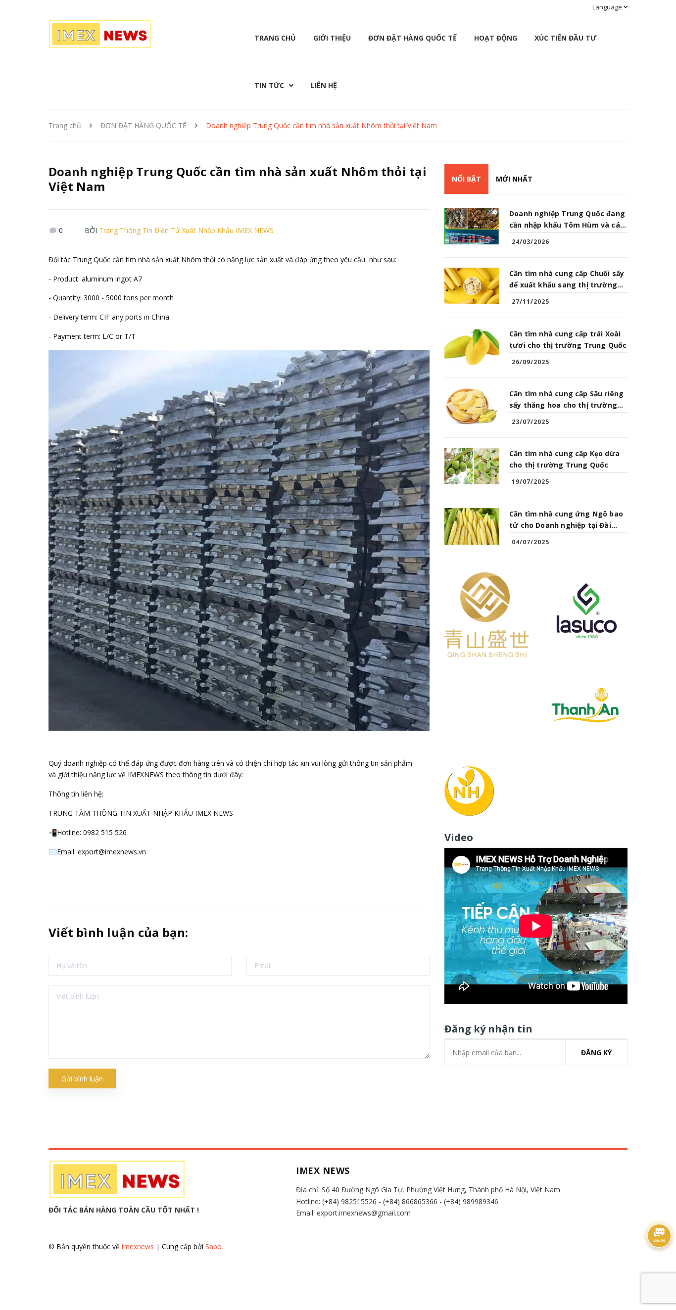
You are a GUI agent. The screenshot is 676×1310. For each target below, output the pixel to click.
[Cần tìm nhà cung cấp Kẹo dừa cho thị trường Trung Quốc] (471, 466)
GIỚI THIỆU (332, 38)
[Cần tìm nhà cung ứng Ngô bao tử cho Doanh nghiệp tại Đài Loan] (471, 526)
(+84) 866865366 (410, 1201)
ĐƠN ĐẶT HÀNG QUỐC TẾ (412, 38)
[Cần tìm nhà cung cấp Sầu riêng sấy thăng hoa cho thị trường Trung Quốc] (471, 406)
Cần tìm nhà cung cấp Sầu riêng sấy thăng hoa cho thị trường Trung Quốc (566, 400)
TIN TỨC (269, 85)
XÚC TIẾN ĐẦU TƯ (565, 38)
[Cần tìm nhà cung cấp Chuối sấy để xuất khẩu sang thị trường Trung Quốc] (471, 286)
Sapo (213, 1246)
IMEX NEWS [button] (323, 1170)
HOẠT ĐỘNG (495, 38)
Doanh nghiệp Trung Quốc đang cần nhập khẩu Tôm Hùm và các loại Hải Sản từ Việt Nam (567, 220)
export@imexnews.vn (112, 851)
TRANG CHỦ (275, 38)
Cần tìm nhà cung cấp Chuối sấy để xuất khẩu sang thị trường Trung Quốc (566, 279)
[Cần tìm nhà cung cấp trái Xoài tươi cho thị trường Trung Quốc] (471, 346)
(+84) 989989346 (471, 1201)
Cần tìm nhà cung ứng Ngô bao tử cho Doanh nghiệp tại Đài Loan (566, 520)
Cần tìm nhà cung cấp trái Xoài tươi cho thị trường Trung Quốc (568, 339)
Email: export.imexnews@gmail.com (353, 1212)
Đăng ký (596, 1052)
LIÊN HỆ (324, 85)
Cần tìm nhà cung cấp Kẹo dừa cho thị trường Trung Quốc (564, 459)
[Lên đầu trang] (661, 1282)
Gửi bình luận (82, 1078)
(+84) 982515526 (349, 1201)
